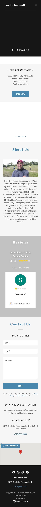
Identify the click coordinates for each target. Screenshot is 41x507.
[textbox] (20, 343)
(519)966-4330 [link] (21, 487)
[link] (14, 5)
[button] (36, 5)
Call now (20, 94)
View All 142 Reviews (20, 268)
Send (20, 386)
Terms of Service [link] (22, 396)
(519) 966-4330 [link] (20, 50)
